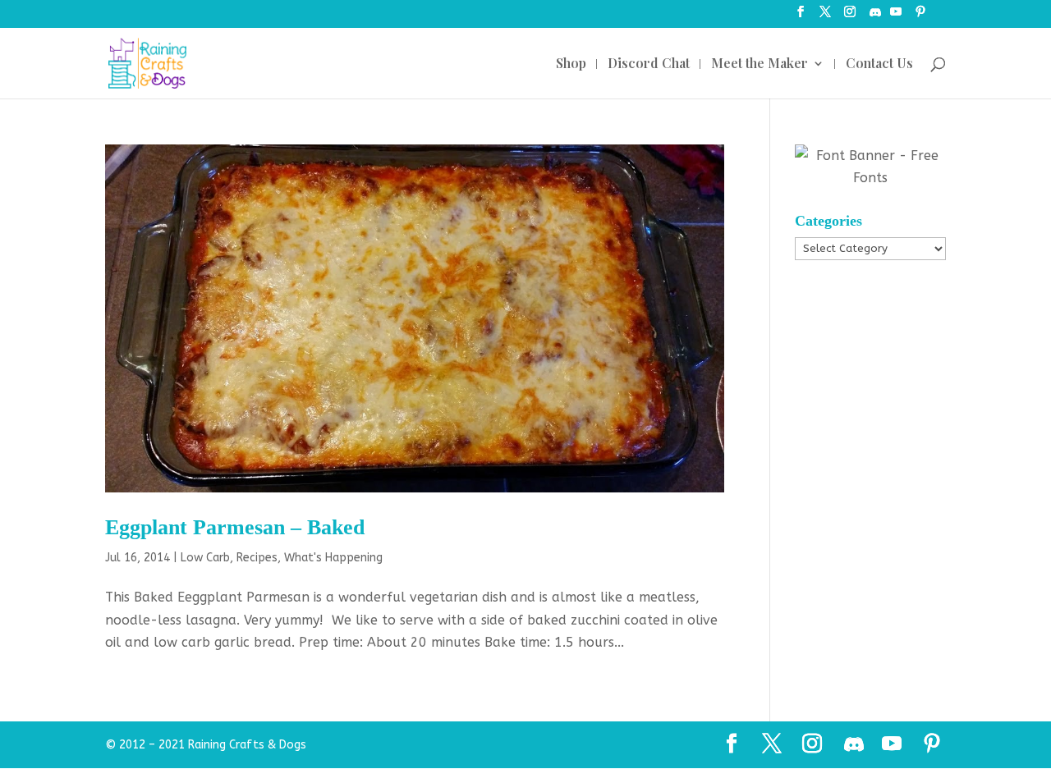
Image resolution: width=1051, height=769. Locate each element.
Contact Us (879, 64)
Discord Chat (649, 64)
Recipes (257, 558)
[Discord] (875, 17)
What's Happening (333, 558)
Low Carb (205, 558)
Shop (571, 64)
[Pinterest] (920, 17)
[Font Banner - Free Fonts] (870, 177)
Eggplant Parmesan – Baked (235, 527)
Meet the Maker (759, 64)
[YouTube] (896, 17)
